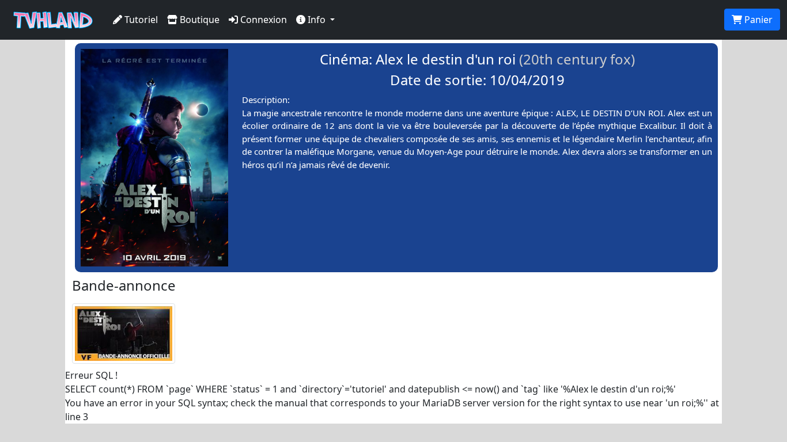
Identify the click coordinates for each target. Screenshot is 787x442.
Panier (757, 19)
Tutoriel (140, 19)
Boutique (198, 19)
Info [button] (316, 19)
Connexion (262, 19)
